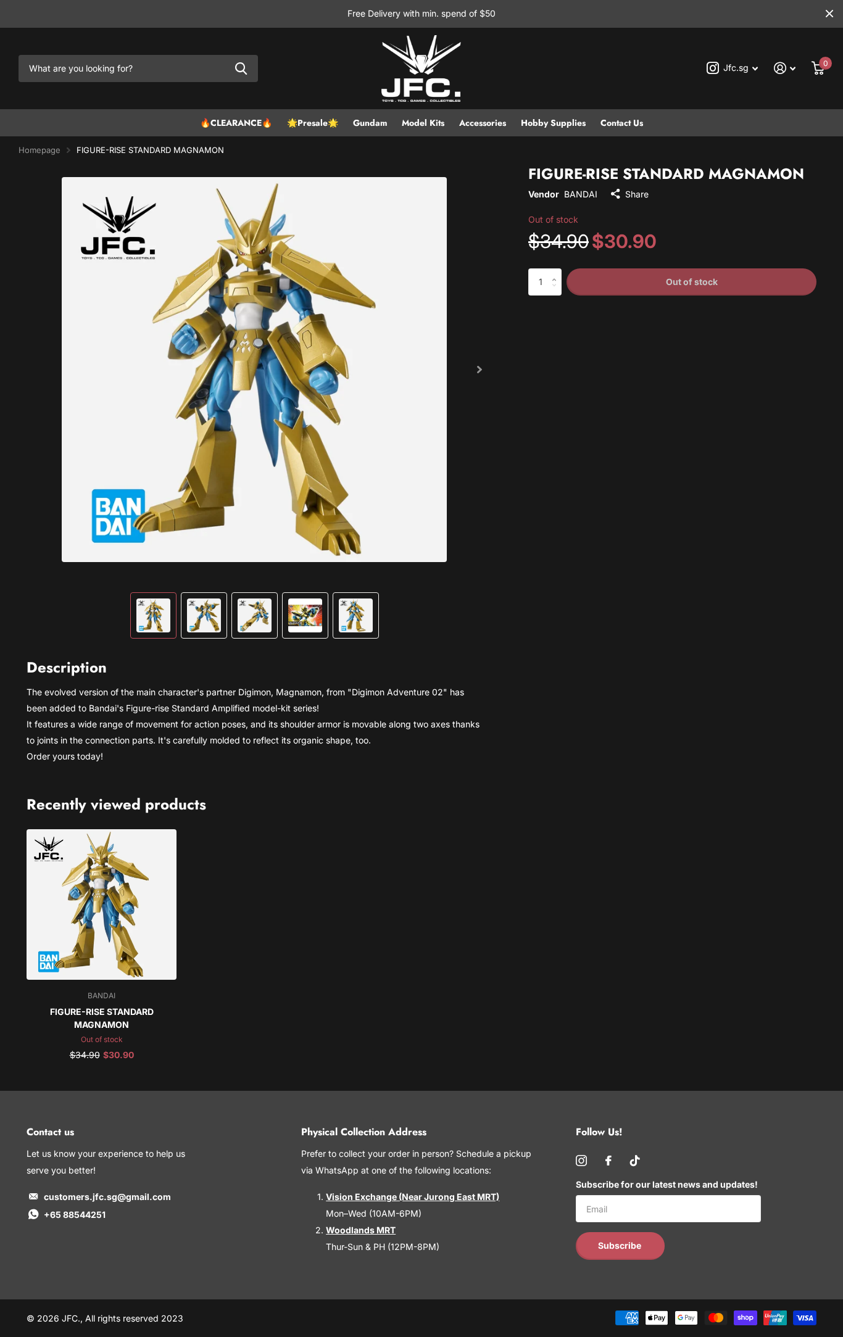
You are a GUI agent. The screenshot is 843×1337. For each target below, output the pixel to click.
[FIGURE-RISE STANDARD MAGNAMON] (101, 904)
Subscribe (620, 1245)
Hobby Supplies (553, 123)
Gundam (370, 123)
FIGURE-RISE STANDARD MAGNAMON (102, 1018)
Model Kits (423, 123)
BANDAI (580, 194)
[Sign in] (784, 68)
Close (829, 14)
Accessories (482, 123)
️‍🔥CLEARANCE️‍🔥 (236, 123)
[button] (479, 369)
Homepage (39, 150)
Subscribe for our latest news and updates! (667, 1184)
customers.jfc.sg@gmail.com (107, 1196)
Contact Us (621, 123)
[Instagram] (581, 1160)
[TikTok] (635, 1160)
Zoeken (241, 69)
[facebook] (608, 1160)
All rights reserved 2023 (134, 1318)
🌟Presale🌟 (312, 123)
